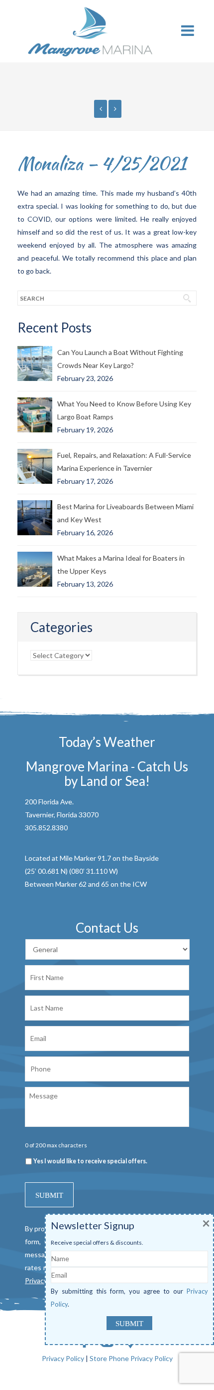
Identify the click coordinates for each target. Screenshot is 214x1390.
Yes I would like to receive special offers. (90, 1161)
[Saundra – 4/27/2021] (114, 109)
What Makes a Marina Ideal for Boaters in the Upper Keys (121, 564)
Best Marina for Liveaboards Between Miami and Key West (125, 513)
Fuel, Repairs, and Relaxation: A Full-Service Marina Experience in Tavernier (124, 461)
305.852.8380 (46, 827)
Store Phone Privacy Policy (131, 1358)
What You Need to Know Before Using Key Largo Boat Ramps (124, 410)
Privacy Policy (63, 1358)
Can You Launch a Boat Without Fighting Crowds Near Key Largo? (120, 358)
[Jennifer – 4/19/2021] (100, 109)
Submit (49, 1195)
